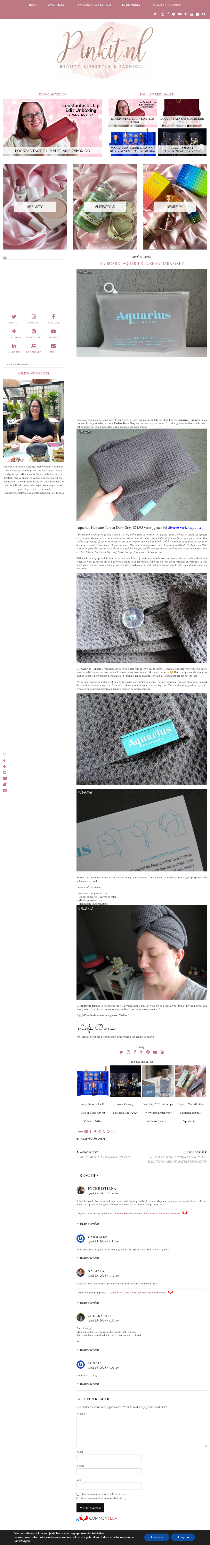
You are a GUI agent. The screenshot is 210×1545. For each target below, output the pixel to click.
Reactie (81, 1413)
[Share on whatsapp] (108, 1131)
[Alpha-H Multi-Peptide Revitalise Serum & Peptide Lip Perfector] (190, 1081)
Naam (79, 1451)
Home (33, 5)
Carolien (98, 1236)
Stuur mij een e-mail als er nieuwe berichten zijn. (104, 1498)
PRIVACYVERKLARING (166, 5)
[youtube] (179, 14)
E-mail (80, 1465)
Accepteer (156, 1537)
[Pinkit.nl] (105, 42)
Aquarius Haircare (93, 1138)
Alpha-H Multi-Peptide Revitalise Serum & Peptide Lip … (190, 1112)
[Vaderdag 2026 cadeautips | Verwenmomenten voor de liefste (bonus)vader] (158, 1081)
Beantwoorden (89, 1223)
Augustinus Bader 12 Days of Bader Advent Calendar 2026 (93, 1112)
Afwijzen (183, 1537)
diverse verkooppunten (185, 527)
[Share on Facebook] (90, 1131)
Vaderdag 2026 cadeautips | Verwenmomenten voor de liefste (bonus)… (158, 1112)
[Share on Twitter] (94, 1131)
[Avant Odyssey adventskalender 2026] (125, 1081)
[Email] (197, 14)
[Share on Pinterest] (99, 1131)
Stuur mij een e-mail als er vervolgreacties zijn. (103, 1493)
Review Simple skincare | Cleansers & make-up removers (147, 1213)
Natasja (96, 1270)
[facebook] (168, 14)
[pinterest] (173, 14)
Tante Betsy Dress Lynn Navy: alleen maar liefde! (137, 1292)
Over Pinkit (57, 5)
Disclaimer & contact (94, 5)
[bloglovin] (185, 14)
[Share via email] (86, 1131)
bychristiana (102, 1188)
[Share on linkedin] (113, 1131)
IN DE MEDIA (131, 5)
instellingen (22, 1541)
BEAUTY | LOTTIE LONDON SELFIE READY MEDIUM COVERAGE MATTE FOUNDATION (177, 1157)
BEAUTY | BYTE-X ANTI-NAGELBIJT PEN (103, 1154)
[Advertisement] (141, 386)
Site (78, 1479)
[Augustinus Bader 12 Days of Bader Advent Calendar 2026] (93, 1081)
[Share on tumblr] (104, 1131)
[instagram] (162, 14)
